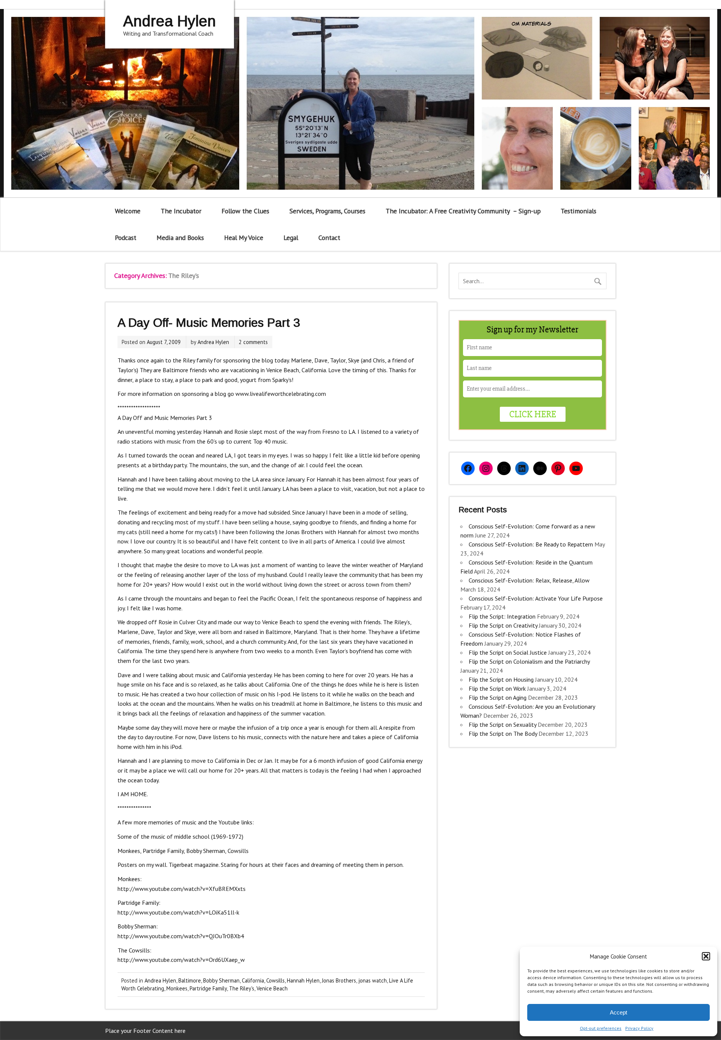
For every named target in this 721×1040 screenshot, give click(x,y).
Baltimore (189, 980)
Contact (329, 237)
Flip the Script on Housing (501, 679)
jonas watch (372, 980)
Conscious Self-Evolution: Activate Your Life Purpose (536, 598)
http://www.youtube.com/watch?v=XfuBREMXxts (182, 888)
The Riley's (241, 988)
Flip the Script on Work (497, 688)
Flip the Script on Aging (497, 697)
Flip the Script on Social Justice (508, 652)
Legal (291, 237)
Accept (618, 1012)
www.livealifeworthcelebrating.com (280, 393)
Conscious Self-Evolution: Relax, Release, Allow (529, 580)
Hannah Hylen (303, 980)
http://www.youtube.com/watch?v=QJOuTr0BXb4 (181, 936)
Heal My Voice (243, 237)
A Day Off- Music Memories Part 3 (209, 322)
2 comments (253, 342)
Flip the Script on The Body (503, 733)
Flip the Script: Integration (502, 616)
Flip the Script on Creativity (503, 625)
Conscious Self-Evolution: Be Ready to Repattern (531, 544)
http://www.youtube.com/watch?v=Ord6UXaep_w (181, 959)
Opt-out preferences (600, 1028)
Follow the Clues (245, 211)
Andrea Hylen (213, 342)
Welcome (127, 211)
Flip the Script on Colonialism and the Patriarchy (529, 661)
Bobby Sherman (221, 980)
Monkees (176, 988)
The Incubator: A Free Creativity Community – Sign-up (463, 211)
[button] (706, 956)
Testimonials (578, 211)
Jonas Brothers (339, 980)
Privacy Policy (639, 1028)
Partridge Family (208, 988)
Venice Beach (272, 988)
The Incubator (181, 211)
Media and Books (180, 237)
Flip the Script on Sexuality (502, 724)
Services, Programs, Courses (327, 211)
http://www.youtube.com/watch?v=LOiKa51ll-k (178, 912)
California (253, 980)
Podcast (125, 237)
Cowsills (275, 980)
